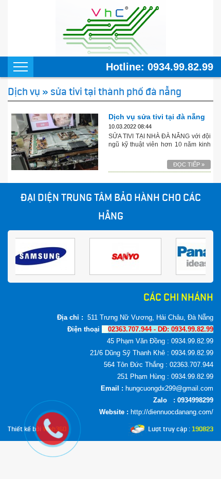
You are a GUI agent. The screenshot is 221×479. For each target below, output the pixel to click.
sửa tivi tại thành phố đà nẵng (115, 91)
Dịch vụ (24, 91)
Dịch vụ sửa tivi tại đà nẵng (156, 117)
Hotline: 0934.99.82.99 (159, 66)
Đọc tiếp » (189, 164)
